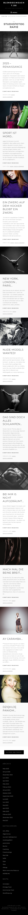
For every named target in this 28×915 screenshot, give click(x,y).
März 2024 (6, 784)
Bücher (5, 846)
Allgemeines (6, 834)
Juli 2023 (5, 799)
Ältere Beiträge (14, 752)
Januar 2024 (6, 790)
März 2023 (6, 811)
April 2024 (6, 781)
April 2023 (6, 808)
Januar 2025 (6, 772)
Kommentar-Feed (8, 890)
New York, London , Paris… (10, 282)
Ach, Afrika (6, 831)
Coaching (6, 849)
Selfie (4, 858)
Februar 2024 (7, 787)
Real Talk (5, 855)
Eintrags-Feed (7, 887)
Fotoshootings (7, 852)
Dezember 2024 (8, 775)
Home (3, 16)
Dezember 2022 (8, 817)
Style (4, 861)
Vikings (5, 867)
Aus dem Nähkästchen (10, 837)
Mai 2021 (5, 820)
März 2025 (6, 768)
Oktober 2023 (7, 793)
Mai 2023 (5, 805)
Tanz (4, 864)
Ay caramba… (13, 638)
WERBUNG (6, 873)
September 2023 (8, 796)
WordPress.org (7, 893)
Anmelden (6, 884)
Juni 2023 (6, 802)
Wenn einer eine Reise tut (11, 870)
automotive (6, 843)
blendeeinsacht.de (9, 907)
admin (13, 94)
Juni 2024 (6, 778)
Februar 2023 (7, 814)
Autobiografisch (7, 840)
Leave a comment (8, 96)
